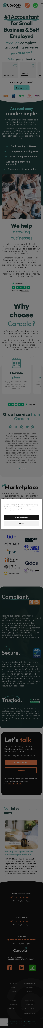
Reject (21, 523)
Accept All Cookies (21, 517)
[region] (21, 514)
